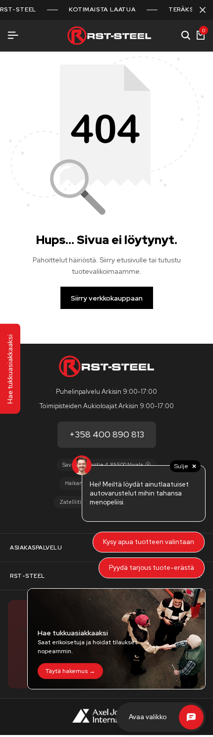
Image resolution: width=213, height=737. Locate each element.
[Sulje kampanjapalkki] (202, 10)
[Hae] (185, 36)
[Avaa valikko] (12, 35)
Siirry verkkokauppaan (107, 298)
